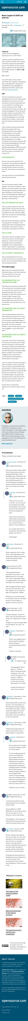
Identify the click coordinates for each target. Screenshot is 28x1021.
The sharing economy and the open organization (13, 932)
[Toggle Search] (25, 2)
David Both (6, 22)
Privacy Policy (6, 1010)
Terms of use (6, 1012)
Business (11, 396)
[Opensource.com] (13, 8)
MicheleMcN (9, 722)
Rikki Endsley (9, 544)
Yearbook (18, 396)
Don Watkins (9, 696)
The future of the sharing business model (12, 893)
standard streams (13, 90)
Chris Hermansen (11, 462)
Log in (19, 2)
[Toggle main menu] (2, 2)
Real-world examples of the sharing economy (13, 913)
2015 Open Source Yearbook (16, 398)
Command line (12, 401)
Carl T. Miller (9, 829)
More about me (7, 443)
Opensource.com (7, 970)
